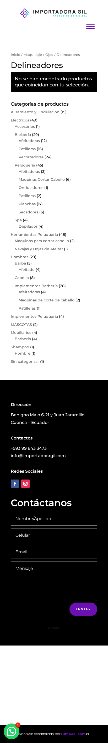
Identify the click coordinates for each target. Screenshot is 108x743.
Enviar (83, 609)
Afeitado (27, 269)
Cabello (22, 277)
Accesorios (25, 126)
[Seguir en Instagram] (25, 484)
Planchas (27, 204)
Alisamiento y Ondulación (35, 112)
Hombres (19, 257)
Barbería (23, 134)
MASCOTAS (21, 324)
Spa (18, 220)
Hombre (22, 353)
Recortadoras (31, 157)
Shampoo (20, 347)
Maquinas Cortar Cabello (42, 179)
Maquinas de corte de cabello (46, 300)
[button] (11, 731)
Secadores (28, 212)
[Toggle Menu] (90, 26)
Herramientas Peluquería (34, 234)
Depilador (28, 226)
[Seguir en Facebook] (15, 484)
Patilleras (27, 148)
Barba (20, 263)
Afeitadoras (29, 140)
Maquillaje (33, 55)
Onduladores (31, 187)
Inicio (15, 55)
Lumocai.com (73, 734)
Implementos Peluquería (34, 316)
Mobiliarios (21, 332)
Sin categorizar (25, 361)
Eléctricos (20, 120)
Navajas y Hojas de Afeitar (39, 249)
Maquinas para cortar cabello (42, 240)
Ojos (49, 55)
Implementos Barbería (36, 285)
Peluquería (25, 165)
